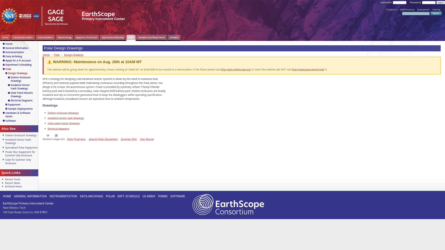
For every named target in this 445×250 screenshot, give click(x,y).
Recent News (12, 183)
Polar (131, 37)
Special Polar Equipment (103, 139)
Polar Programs (76, 139)
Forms (163, 196)
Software (174, 37)
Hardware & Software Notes (151, 37)
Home (5, 37)
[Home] (65, 26)
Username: (386, 2)
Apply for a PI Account (86, 37)
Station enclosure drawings (63, 113)
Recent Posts (12, 179)
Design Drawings (73, 54)
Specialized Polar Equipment (21, 147)
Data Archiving (64, 37)
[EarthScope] (228, 214)
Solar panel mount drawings (64, 123)
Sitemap (436, 9)
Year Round (146, 139)
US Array (149, 196)
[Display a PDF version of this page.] (56, 135)
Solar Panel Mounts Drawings (22, 94)
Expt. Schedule (129, 196)
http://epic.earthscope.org (236, 69)
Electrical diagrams (58, 128)
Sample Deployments (20, 108)
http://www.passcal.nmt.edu (308, 69)
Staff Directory (407, 9)
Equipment (14, 104)
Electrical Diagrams (22, 100)
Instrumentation (45, 37)
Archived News (13, 186)
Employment (423, 9)
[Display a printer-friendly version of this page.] (47, 135)
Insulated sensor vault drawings (66, 118)
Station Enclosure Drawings (21, 79)
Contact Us (391, 9)
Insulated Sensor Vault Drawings (20, 86)
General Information (23, 37)
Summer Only (129, 139)
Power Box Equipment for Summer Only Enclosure (20, 153)
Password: (416, 2)
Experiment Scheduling (113, 37)
